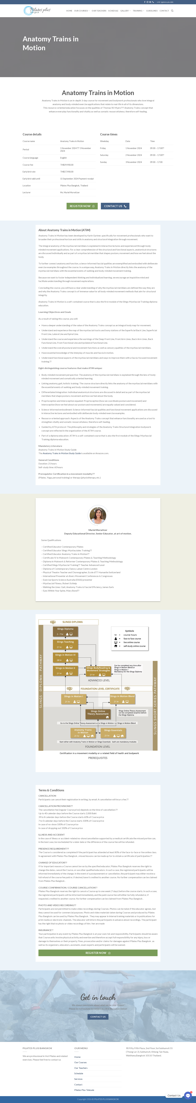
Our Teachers (99, 11)
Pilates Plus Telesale (84, 1090)
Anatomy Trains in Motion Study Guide (62, 453)
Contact (164, 11)
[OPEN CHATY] (188, 1095)
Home (69, 11)
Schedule (113, 11)
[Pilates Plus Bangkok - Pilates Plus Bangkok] (37, 10)
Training (137, 11)
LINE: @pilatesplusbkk (165, 2)
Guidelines (152, 11)
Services (78, 1079)
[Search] (172, 10)
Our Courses (80, 1062)
